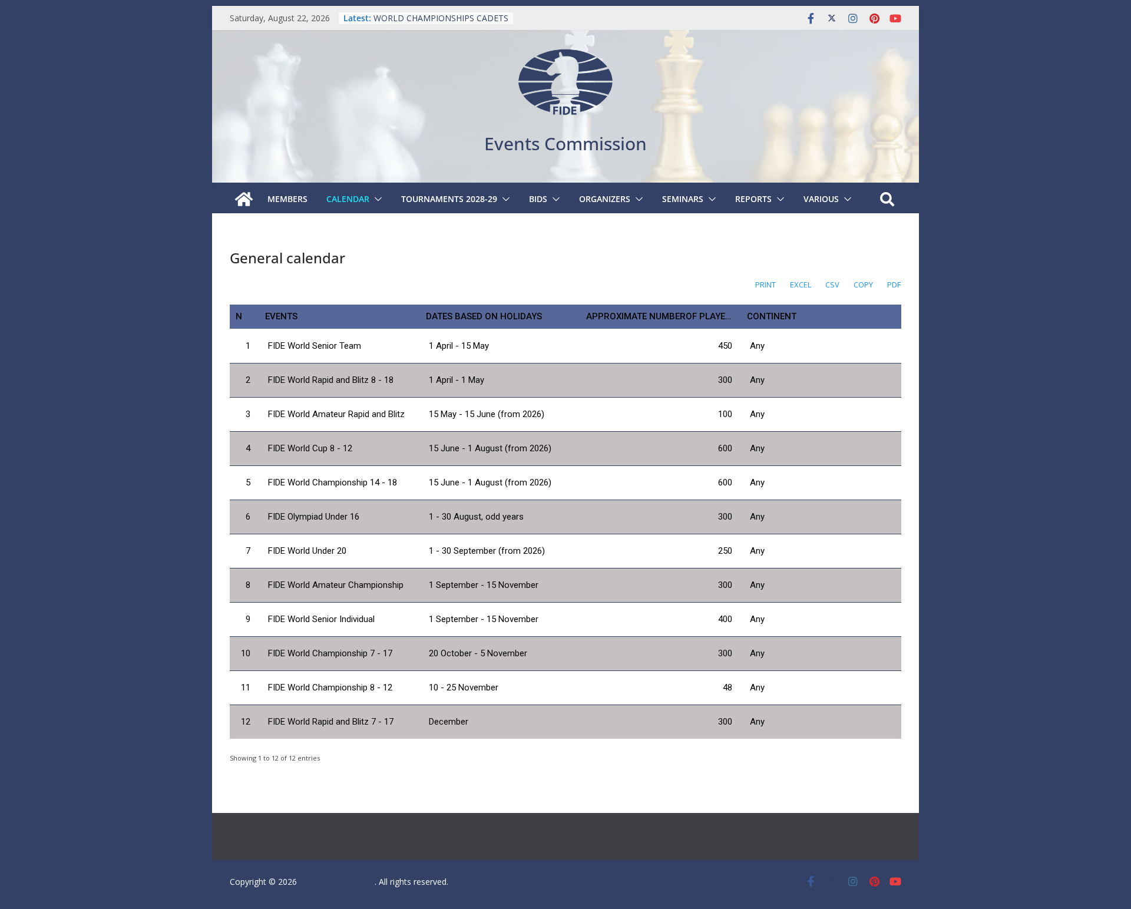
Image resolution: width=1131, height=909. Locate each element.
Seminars (682, 198)
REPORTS (753, 198)
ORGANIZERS (604, 198)
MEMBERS (287, 198)
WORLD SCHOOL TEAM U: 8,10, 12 (440, 12)
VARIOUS (821, 198)
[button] (375, 199)
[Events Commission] (244, 199)
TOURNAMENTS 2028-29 (449, 198)
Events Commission (565, 143)
